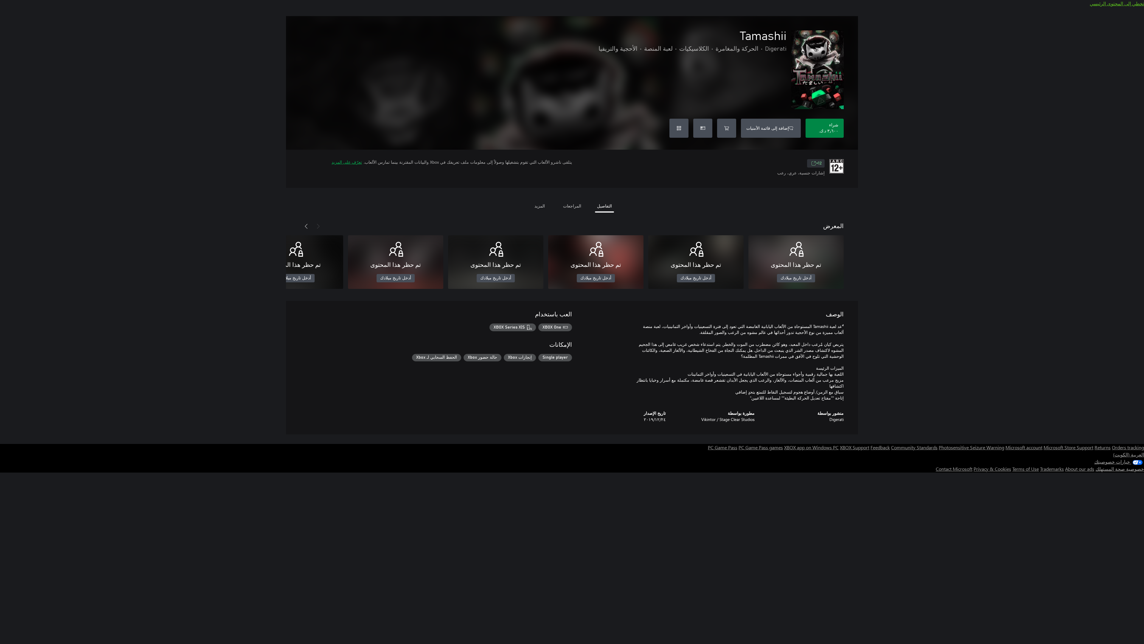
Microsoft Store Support (1068, 447)
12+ (819, 163)
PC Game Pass (722, 447)
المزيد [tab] (539, 206)
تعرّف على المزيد (347, 162)
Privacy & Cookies (992, 469)
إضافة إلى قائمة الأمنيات (767, 128)
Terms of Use (1025, 469)
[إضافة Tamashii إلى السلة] (726, 128)
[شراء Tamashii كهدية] (702, 128)
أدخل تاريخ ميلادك (796, 278)
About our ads (1079, 469)
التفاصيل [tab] (604, 206)
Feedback (880, 447)
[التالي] (306, 226)
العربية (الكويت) (1128, 454)
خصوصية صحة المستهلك (1119, 469)
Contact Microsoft (954, 469)
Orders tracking (1128, 447)
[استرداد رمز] (678, 128)
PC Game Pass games (761, 447)
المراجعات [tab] (572, 206)
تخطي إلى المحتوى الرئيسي (1117, 3)
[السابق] (318, 226)
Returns (1103, 447)
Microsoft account (1023, 447)
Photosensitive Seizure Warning (971, 447)
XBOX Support (854, 447)
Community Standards (914, 447)
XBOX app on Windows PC (811, 447)
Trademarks (1052, 469)
